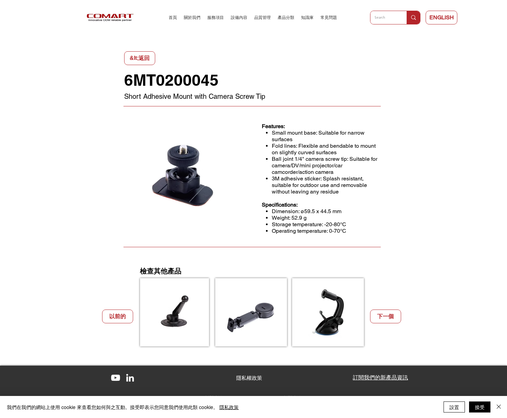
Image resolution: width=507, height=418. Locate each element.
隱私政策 (229, 407)
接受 (480, 407)
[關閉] (499, 406)
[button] (249, 378)
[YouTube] (115, 377)
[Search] (413, 17)
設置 (454, 407)
